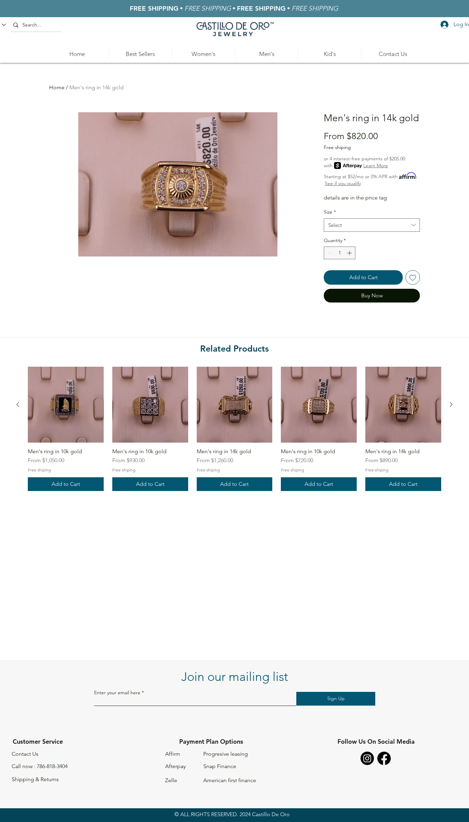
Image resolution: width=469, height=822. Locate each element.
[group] (234, 428)
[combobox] (372, 225)
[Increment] (350, 253)
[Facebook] (384, 758)
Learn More (375, 165)
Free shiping (337, 147)
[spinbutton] (339, 253)
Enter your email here (117, 692)
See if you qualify (343, 183)
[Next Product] (451, 404)
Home (57, 87)
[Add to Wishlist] (412, 277)
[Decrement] (329, 253)
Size (330, 212)
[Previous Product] (18, 404)
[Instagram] (367, 758)
